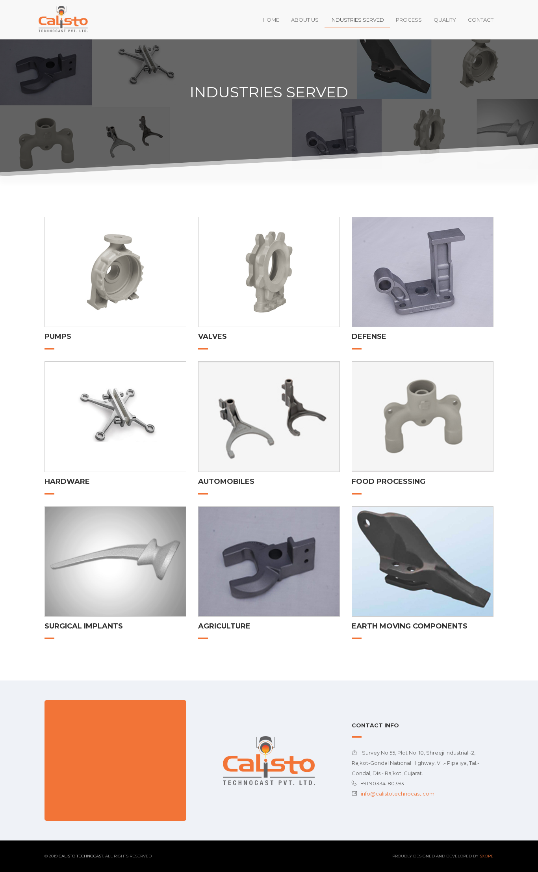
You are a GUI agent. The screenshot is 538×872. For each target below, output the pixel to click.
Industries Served (357, 20)
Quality (445, 20)
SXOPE (486, 856)
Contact (480, 20)
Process (409, 20)
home (271, 20)
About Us (305, 20)
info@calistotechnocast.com (397, 793)
